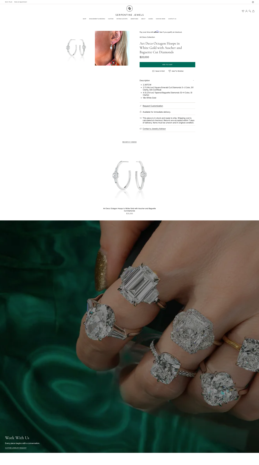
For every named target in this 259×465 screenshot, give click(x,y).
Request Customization (153, 106)
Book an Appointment (20, 2)
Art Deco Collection (147, 37)
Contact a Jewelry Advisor (154, 129)
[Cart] (253, 11)
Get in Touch (8, 2)
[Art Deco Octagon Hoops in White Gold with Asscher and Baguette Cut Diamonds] (129, 176)
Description (145, 80)
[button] (84, 19)
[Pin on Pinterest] (76, 48)
